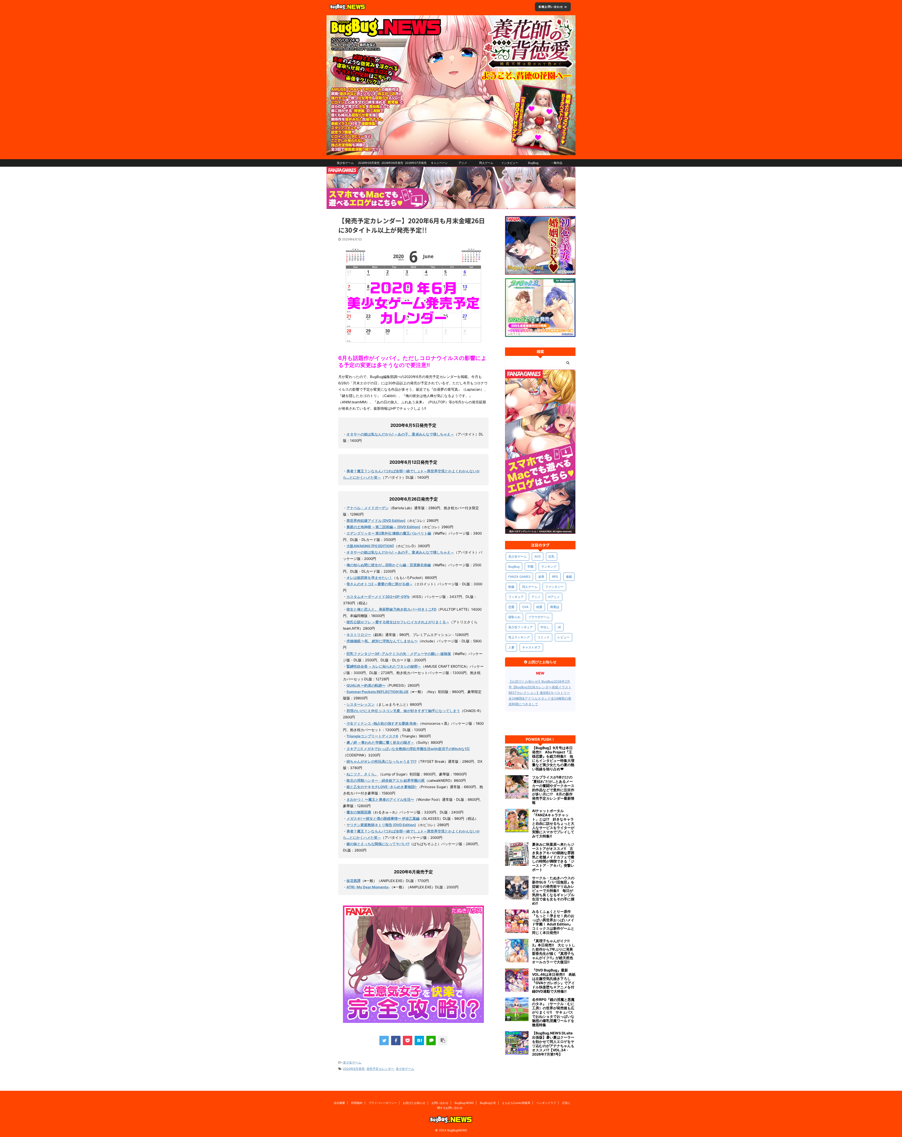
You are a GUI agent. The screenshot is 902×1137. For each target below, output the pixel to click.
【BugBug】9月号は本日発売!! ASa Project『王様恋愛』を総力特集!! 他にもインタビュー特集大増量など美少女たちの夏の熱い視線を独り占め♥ (553, 758)
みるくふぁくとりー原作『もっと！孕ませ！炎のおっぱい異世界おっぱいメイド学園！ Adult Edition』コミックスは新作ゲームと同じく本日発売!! (553, 922)
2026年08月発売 (392, 163)
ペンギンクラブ (546, 1103)
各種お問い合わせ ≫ (552, 6)
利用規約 (356, 1103)
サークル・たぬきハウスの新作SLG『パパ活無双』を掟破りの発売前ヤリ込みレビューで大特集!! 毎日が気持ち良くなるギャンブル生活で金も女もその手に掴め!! (553, 891)
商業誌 (554, 607)
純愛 (539, 607)
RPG (555, 576)
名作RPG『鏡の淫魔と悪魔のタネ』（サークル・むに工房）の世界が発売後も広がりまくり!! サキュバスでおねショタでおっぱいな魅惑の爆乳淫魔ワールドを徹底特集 (553, 1012)
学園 (530, 566)
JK (559, 627)
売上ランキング (519, 637)
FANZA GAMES (519, 576)
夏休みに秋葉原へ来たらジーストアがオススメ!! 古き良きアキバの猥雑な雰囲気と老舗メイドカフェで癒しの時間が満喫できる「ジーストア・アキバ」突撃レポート (553, 857)
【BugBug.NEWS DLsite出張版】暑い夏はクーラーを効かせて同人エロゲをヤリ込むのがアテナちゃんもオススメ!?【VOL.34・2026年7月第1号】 (553, 1043)
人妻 (511, 647)
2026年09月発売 (369, 163)
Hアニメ (554, 597)
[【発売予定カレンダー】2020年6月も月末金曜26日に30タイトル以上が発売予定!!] (419, 1040)
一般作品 (556, 163)
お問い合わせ (440, 1103)
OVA (525, 607)
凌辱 (541, 576)
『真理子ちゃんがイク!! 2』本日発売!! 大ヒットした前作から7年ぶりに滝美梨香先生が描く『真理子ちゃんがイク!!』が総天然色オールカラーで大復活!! (553, 951)
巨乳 (551, 556)
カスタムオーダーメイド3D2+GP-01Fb (378, 596)
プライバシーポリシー (383, 1103)
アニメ (463, 163)
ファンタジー (554, 587)
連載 (569, 576)
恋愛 (511, 607)
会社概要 (339, 1103)
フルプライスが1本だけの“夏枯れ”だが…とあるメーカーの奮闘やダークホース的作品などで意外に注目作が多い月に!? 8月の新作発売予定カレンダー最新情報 (553, 790)
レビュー (563, 637)
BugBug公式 (488, 1103)
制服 (511, 587)
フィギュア (516, 597)
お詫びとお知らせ (414, 1103)
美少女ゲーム (345, 163)
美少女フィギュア (520, 627)
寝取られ (514, 617)
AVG (537, 556)
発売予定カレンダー (380, 1069)
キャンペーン (439, 163)
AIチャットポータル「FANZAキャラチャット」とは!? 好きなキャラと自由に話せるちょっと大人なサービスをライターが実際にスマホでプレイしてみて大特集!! (553, 823)
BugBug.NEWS (464, 1103)
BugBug (533, 163)
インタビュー (509, 163)
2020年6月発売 (354, 1069)
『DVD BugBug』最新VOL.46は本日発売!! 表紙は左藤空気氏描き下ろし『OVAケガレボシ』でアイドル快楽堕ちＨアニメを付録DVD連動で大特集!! (553, 981)
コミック (543, 637)
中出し (545, 627)
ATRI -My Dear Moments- (368, 887)
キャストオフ (531, 647)
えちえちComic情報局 (516, 1103)
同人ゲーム (486, 163)
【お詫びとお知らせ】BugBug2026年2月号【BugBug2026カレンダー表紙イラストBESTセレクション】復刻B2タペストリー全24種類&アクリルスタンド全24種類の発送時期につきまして (540, 692)
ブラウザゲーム (539, 617)
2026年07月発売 (416, 163)
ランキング (548, 566)
